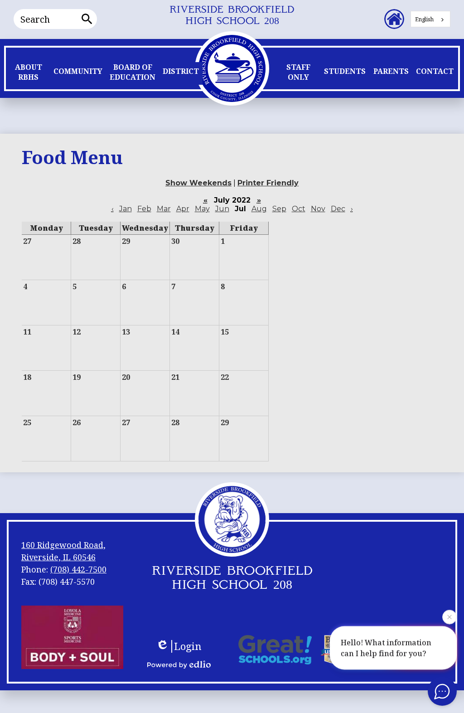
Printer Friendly (268, 183)
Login (188, 646)
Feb (144, 208)
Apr (182, 208)
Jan (125, 208)
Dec (338, 208)
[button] (28, 74)
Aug (259, 208)
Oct (298, 208)
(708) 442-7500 (78, 569)
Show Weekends (198, 183)
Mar (164, 208)
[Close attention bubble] (449, 617)
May (202, 208)
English (424, 19)
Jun (222, 208)
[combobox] (430, 19)
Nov (318, 208)
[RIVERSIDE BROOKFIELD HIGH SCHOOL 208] (232, 67)
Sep (279, 208)
